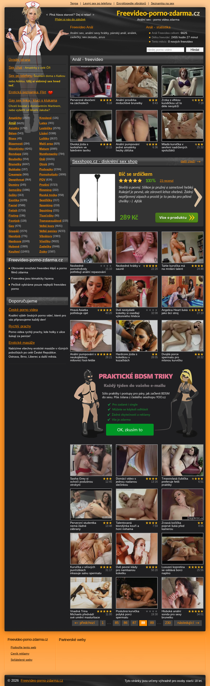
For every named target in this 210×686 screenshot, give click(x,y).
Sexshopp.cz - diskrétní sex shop (104, 161)
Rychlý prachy (20, 326)
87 (134, 623)
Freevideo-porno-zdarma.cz (42, 681)
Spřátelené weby (21, 659)
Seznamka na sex (162, 3)
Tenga (74, 3)
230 (168, 623)
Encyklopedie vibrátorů (131, 3)
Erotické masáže (22, 343)
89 (152, 623)
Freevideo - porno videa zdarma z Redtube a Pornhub (29, 30)
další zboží (188, 161)
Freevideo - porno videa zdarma (158, 13)
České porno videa (23, 310)
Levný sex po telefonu (97, 3)
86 (125, 623)
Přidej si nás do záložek (70, 19)
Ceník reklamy (20, 653)
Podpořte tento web (23, 647)
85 (117, 623)
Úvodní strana (19, 60)
